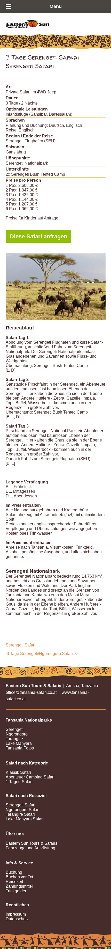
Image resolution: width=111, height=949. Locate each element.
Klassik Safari (18, 772)
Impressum (16, 914)
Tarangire (14, 739)
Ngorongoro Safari (22, 809)
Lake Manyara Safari (25, 819)
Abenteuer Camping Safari (30, 777)
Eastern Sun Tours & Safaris (31, 843)
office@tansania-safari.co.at (31, 692)
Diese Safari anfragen (38, 236)
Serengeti (14, 729)
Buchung (14, 872)
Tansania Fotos (20, 748)
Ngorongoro (17, 734)
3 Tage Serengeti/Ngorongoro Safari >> (42, 653)
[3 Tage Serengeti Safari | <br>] (56, 286)
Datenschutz (17, 919)
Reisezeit (14, 881)
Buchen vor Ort (19, 877)
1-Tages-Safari (19, 781)
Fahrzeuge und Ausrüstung (30, 848)
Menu (56, 6)
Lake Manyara (19, 743)
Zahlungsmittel (19, 886)
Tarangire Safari (20, 814)
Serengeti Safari (20, 645)
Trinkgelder (16, 891)
